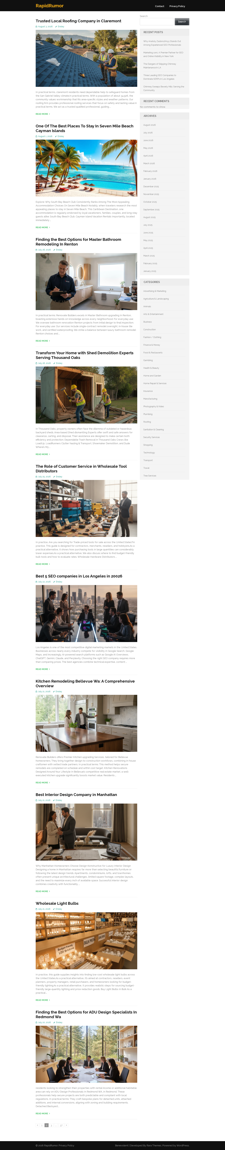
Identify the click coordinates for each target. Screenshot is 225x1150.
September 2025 (151, 209)
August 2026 (149, 125)
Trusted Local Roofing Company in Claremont (78, 21)
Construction (149, 329)
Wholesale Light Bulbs (57, 903)
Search (144, 16)
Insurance (148, 391)
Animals (147, 306)
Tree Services (149, 475)
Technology (149, 452)
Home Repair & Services (155, 383)
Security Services (151, 437)
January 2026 (149, 179)
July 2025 (147, 225)
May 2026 (148, 148)
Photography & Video (153, 406)
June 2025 (148, 232)
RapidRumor (50, 5)
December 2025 (151, 186)
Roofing (147, 422)
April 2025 (148, 248)
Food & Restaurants (152, 352)
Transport (148, 460)
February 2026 (150, 171)
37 (62, 1125)
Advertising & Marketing (154, 291)
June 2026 (148, 140)
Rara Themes (154, 1145)
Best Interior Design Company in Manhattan (76, 794)
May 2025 (148, 240)
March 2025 (149, 256)
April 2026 (148, 156)
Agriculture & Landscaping (156, 299)
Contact (159, 6)
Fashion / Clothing (152, 337)
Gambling (148, 360)
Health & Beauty (151, 368)
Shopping (148, 445)
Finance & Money (151, 345)
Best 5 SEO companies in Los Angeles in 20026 (79, 576)
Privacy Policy (177, 6)
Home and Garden (152, 375)
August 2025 (149, 217)
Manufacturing (150, 399)
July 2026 (148, 132)
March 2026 (149, 163)
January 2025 (149, 271)
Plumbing (147, 414)
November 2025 (151, 194)
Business (147, 322)
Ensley (61, 26)
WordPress (183, 1145)
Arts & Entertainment (153, 314)
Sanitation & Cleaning (153, 429)
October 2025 (150, 202)
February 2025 (150, 263)
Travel (146, 468)
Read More (42, 114)
